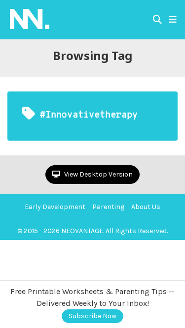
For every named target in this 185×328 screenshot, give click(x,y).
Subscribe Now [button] (92, 316)
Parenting (108, 207)
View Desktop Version (98, 174)
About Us (145, 207)
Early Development (55, 207)
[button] (173, 19)
